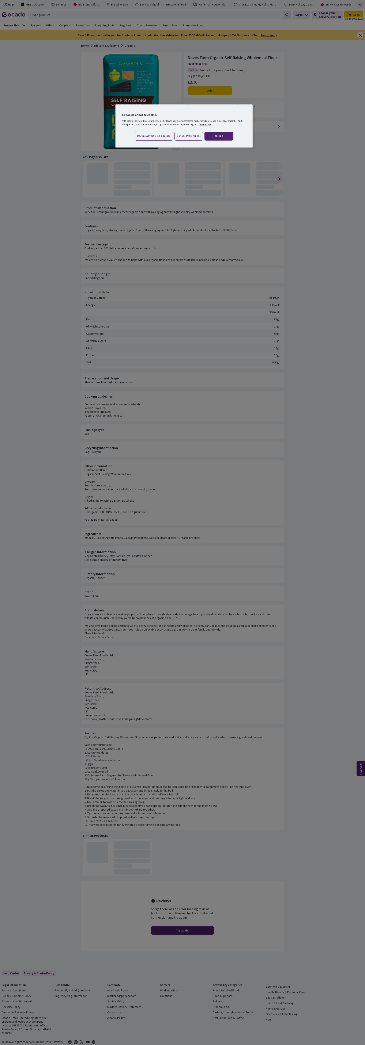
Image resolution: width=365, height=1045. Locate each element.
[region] (184, 126)
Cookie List (205, 124)
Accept (219, 135)
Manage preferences (189, 135)
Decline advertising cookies (154, 135)
